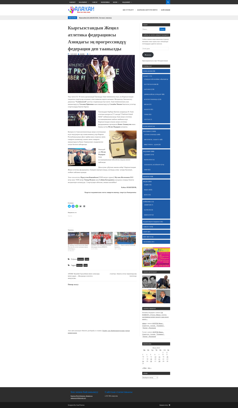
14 (159, 357)
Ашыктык (147, 205)
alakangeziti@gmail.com (78, 398)
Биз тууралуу (128, 10)
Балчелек (147, 210)
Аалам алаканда (150, 134)
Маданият (126, 2)
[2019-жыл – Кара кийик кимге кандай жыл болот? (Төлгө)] (149, 297)
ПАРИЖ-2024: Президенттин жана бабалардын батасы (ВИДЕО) (101, 246)
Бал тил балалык (150, 84)
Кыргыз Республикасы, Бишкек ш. (82, 396)
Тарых (146, 114)
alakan (144, 323)
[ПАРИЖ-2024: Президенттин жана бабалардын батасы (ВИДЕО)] (101, 238)
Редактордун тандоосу (151, 222)
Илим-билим (147, 71)
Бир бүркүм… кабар (151, 139)
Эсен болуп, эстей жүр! (152, 165)
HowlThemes (80, 405)
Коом (115, 2)
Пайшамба (147, 202)
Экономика (105, 2)
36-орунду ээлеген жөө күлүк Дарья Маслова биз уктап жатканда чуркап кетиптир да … (78, 247)
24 (143, 361)
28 (159, 361)
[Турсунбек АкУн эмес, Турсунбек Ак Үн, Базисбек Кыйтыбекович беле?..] (163, 282)
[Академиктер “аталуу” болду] (163, 297)
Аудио (146, 185)
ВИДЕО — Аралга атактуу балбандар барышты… (124, 246)
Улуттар (147, 119)
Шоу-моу (146, 237)
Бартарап (147, 89)
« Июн (144, 368)
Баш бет (72, 2)
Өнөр (146, 170)
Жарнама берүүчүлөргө (147, 10)
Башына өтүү (164, 405)
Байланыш (165, 10)
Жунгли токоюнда (151, 99)
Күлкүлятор (147, 126)
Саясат (94, 2)
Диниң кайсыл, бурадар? (153, 94)
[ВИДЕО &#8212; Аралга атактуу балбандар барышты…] (125, 238)
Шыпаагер (148, 215)
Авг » (149, 368)
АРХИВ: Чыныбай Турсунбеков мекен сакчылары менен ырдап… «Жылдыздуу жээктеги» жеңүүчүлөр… (84, 276)
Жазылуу (148, 55)
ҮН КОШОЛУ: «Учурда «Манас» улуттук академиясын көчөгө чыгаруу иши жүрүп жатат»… (155, 315)
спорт (85, 265)
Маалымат (83, 2)
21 (159, 359)
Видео (146, 190)
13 (155, 357)
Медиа (145, 182)
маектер (147, 109)
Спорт (87, 259)
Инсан (146, 104)
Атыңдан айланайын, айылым (155, 79)
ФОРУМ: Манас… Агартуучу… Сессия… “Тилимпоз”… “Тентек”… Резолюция (153, 325)
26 (151, 361)
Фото (146, 195)
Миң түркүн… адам (151, 145)
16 (167, 357)
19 (151, 359)
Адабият (147, 155)
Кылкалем (148, 160)
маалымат (79, 265)
